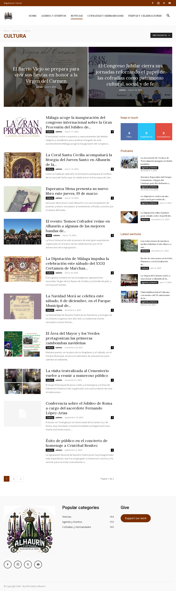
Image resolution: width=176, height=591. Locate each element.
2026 (49, 235)
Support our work (135, 518)
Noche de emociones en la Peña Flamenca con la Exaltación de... (156, 261)
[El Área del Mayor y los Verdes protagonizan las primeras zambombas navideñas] (22, 344)
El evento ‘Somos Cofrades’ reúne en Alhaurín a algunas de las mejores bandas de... (78, 226)
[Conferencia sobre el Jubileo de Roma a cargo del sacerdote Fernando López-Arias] (22, 414)
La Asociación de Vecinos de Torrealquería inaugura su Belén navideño (156, 161)
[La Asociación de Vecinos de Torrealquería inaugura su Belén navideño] (129, 162)
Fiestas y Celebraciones (145, 15)
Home (32, 15)
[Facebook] (152, 3)
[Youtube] (169, 3)
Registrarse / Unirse (13, 3)
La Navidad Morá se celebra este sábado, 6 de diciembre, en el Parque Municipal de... (78, 301)
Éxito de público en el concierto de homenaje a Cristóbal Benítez (76, 443)
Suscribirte (163, 124)
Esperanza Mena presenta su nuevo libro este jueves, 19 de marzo (77, 191)
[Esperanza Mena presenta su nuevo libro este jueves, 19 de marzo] (22, 199)
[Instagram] (158, 3)
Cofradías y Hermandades (105, 15)
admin (39, 87)
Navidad (145, 251)
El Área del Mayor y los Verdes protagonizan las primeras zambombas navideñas (73, 338)
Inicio (6, 30)
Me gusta (129, 124)
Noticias (77, 15)
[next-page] (21, 479)
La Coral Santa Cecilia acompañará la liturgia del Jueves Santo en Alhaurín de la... (79, 159)
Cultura (50, 131)
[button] (168, 16)
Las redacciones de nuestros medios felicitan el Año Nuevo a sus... (156, 244)
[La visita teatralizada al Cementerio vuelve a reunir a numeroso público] (22, 381)
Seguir (146, 124)
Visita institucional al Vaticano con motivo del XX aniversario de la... (155, 295)
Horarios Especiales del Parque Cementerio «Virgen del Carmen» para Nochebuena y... (156, 180)
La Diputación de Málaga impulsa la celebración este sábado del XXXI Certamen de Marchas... (77, 263)
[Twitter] (164, 3)
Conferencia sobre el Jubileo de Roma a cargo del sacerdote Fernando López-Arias (79, 408)
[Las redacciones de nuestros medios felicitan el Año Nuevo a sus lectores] (129, 246)
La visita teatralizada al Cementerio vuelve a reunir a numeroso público (77, 373)
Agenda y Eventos (53, 15)
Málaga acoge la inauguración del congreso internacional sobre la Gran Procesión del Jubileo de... (79, 122)
